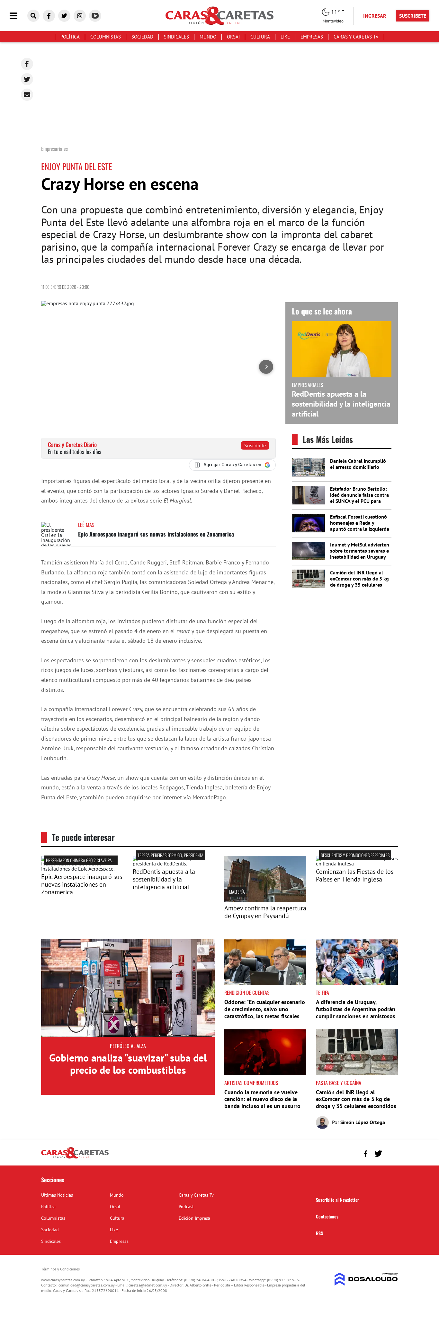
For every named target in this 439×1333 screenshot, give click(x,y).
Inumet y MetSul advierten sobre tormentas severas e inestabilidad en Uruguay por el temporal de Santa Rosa (359, 556)
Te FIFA (322, 992)
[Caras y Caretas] (75, 1158)
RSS (319, 1233)
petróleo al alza (128, 1046)
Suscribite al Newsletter (337, 1199)
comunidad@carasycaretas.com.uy (86, 1285)
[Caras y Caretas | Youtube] (95, 16)
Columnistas (105, 36)
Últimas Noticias (57, 1195)
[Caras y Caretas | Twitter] (64, 16)
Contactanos (327, 1216)
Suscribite (255, 445)
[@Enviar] (27, 95)
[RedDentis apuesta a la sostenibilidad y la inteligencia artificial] (174, 863)
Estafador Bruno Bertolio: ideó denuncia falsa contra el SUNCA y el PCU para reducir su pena (359, 498)
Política (70, 36)
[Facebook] (27, 64)
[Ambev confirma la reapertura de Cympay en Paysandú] (265, 900)
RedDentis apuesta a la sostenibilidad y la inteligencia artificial (341, 404)
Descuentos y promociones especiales (355, 855)
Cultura (260, 36)
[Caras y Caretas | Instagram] (80, 16)
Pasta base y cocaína (338, 1083)
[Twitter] (27, 79)
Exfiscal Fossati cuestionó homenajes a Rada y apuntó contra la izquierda (359, 522)
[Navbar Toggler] (18, 16)
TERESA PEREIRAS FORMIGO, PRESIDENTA (170, 855)
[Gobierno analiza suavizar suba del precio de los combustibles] (128, 988)
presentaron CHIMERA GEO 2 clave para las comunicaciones (99, 860)
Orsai (233, 36)
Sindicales (176, 36)
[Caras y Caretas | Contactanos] (391, 1153)
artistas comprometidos (251, 1083)
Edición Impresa (194, 1218)
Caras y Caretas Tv (356, 36)
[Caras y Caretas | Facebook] (49, 16)
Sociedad (142, 36)
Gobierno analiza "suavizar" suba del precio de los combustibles (128, 1064)
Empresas (311, 36)
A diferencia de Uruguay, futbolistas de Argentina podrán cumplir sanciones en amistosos (355, 1008)
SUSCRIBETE (412, 16)
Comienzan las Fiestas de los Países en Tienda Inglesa (354, 875)
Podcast (186, 1206)
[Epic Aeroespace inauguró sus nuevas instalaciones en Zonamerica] (57, 534)
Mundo (208, 36)
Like (285, 36)
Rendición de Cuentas (247, 992)
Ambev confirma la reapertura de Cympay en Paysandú (265, 912)
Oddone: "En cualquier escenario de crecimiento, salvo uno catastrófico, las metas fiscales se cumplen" (264, 1012)
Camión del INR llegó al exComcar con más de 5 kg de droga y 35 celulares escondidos (359, 581)
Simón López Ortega (362, 1122)
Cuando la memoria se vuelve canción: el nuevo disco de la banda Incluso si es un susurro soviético (262, 1102)
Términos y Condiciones (60, 1269)
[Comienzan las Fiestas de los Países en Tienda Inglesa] (357, 863)
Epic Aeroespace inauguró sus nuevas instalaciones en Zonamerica (156, 534)
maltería (237, 891)
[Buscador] (33, 16)
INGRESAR (374, 16)
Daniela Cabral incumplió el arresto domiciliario (358, 464)
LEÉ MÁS (86, 525)
